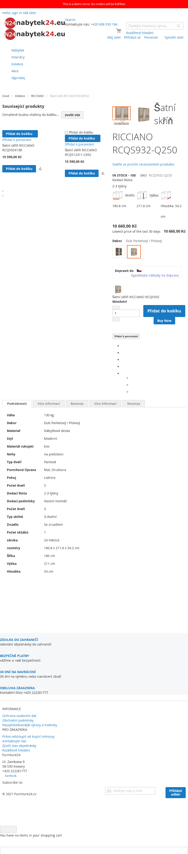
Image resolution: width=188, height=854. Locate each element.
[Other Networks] (123, 373)
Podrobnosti (17, 403)
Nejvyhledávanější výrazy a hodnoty (29, 725)
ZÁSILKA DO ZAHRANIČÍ (19, 639)
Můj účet (114, 37)
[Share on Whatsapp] (132, 378)
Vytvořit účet (174, 37)
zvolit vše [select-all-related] (72, 115)
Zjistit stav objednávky (19, 745)
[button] (121, 121)
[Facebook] (123, 346)
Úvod (5, 96)
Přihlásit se (132, 37)
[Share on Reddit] (132, 392)
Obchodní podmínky (17, 720)
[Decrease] (116, 307)
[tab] (17, 403)
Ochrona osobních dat (19, 716)
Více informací (49, 403)
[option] (118, 252)
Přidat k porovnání (126, 336)
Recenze (77, 403)
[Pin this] (123, 366)
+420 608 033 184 (104, 24)
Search (70, 19)
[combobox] (154, 25)
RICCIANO (37, 96)
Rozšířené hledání (16, 750)
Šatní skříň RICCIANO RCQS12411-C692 (81, 152)
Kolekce (20, 96)
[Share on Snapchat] (132, 385)
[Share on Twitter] (123, 353)
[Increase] (116, 319)
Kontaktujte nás (14, 741)
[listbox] (149, 252)
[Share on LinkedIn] (123, 359)
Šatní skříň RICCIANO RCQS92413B (18, 147)
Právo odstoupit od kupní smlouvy (28, 736)
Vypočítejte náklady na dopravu (155, 275)
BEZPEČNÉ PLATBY (14, 656)
